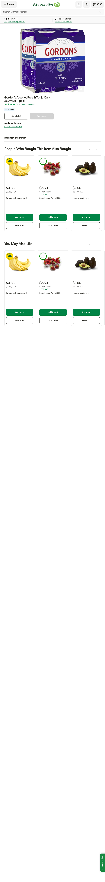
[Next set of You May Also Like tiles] (96, 244)
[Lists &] (78, 4)
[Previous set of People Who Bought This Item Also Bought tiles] (90, 149)
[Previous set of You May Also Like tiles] (90, 244)
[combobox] (52, 12)
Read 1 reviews (28, 104)
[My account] (86, 4)
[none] (86, 4)
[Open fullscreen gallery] (81, 89)
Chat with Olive (102, 862)
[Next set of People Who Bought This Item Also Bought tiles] (96, 149)
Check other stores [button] (13, 126)
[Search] (101, 12)
